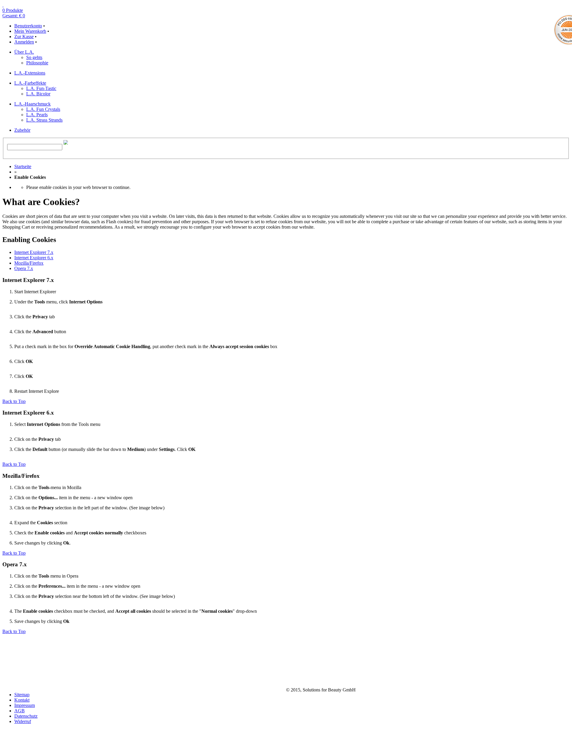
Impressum (24, 705)
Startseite (22, 166)
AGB (19, 710)
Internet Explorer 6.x (33, 257)
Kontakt (21, 699)
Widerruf (22, 721)
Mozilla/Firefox (28, 263)
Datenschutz (26, 716)
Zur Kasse (24, 36)
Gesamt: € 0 (13, 15)
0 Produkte (12, 10)
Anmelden (24, 41)
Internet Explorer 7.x (33, 252)
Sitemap (21, 694)
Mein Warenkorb (30, 31)
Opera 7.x (23, 268)
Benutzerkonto (28, 25)
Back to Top (14, 401)
